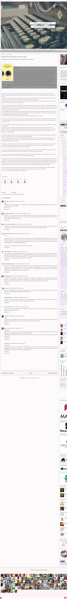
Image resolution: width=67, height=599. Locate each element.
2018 (63, 200)
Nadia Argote (7, 251)
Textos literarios (51, 49)
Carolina (6, 201)
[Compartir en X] (13, 192)
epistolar (63, 260)
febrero (64, 156)
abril (63, 153)
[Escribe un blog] (12, 192)
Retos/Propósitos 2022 (37, 49)
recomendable (63, 314)
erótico (62, 279)
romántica (62, 256)
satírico (65, 287)
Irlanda (63, 300)
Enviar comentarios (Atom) (32, 377)
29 (61, 130)
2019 (63, 198)
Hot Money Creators (9, 233)
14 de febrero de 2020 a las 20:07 (20, 297)
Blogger (45, 570)
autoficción (7, 194)
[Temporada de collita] (39, 575)
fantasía (62, 252)
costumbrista (62, 267)
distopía (64, 251)
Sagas (45, 49)
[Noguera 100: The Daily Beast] (41, 585)
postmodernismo (63, 285)
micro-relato (62, 268)
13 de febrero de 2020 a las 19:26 (20, 276)
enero (64, 196)
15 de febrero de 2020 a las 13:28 (21, 306)
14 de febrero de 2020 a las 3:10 (16, 288)
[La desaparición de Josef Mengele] (14, 580)
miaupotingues (8, 276)
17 (64, 128)
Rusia (61, 297)
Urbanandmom (8, 297)
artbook (61, 277)
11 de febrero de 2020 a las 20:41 (23, 213)
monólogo (61, 281)
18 (66, 128)
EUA (61, 293)
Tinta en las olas (8, 306)
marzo (64, 154)
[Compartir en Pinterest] (15, 192)
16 (63, 128)
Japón (61, 295)
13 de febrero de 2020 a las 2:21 (22, 233)
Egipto (65, 303)
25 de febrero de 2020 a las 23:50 (17, 343)
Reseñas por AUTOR (26, 49)
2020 (63, 140)
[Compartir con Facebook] (14, 192)
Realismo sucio (63, 269)
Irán (66, 299)
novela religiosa (62, 283)
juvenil (61, 253)
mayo (64, 151)
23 (63, 129)
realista (61, 262)
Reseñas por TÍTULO (16, 49)
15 (61, 128)
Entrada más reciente (8, 373)
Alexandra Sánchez (9, 263)
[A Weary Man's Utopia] (4, 584)
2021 (63, 138)
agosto (64, 146)
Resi (64, 354)
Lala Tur (6, 316)
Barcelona (63, 301)
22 (61, 129)
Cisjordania (62, 302)
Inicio (30, 373)
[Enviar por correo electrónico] (11, 192)
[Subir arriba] (65, 597)
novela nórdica (63, 257)
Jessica (6, 288)
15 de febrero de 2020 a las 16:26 (16, 316)
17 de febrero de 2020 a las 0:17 (14, 328)
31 (64, 130)
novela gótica (62, 258)
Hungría (65, 304)
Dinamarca (62, 299)
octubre (64, 143)
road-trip (61, 286)
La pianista (65, 328)
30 (63, 130)
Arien (5, 328)
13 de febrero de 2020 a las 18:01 (22, 263)
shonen (62, 288)
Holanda (61, 304)
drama (12, 194)
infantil (61, 261)
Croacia (61, 303)
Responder (6, 209)
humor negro (62, 280)
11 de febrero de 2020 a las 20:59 (23, 224)
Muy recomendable (19, 194)
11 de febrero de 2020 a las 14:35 (16, 201)
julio (63, 148)
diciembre (64, 141)
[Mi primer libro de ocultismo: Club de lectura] (61, 582)
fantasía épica (63, 264)
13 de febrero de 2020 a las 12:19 (19, 251)
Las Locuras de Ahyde (9, 224)
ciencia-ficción (63, 250)
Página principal (6, 49)
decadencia (62, 278)
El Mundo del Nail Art (9, 213)
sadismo (61, 287)
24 (64, 129)
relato (62, 247)
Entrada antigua (52, 373)
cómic (61, 255)
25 (66, 129)
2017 (63, 202)
